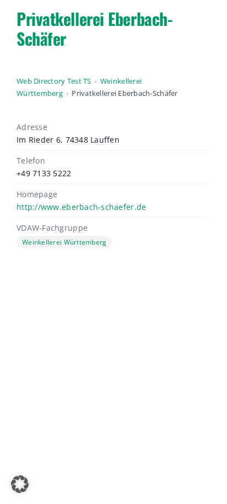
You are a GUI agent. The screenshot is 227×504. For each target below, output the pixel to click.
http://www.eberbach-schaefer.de (81, 207)
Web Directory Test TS (54, 81)
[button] (20, 484)
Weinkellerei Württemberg (64, 242)
